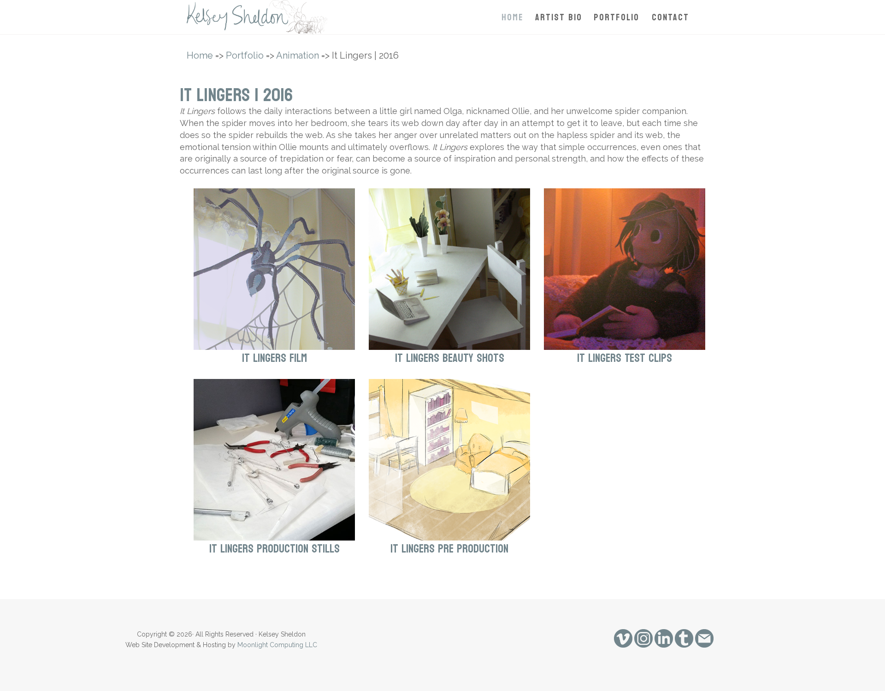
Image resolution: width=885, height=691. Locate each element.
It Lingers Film (274, 358)
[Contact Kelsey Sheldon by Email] (704, 638)
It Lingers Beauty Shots (449, 358)
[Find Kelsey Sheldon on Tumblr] (684, 638)
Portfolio (616, 17)
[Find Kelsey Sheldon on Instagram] (643, 638)
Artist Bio (558, 17)
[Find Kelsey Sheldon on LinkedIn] (664, 638)
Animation (297, 55)
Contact (670, 17)
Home (513, 17)
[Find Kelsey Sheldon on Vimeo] (623, 638)
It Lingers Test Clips (624, 358)
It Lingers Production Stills (274, 548)
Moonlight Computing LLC (277, 645)
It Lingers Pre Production (449, 548)
